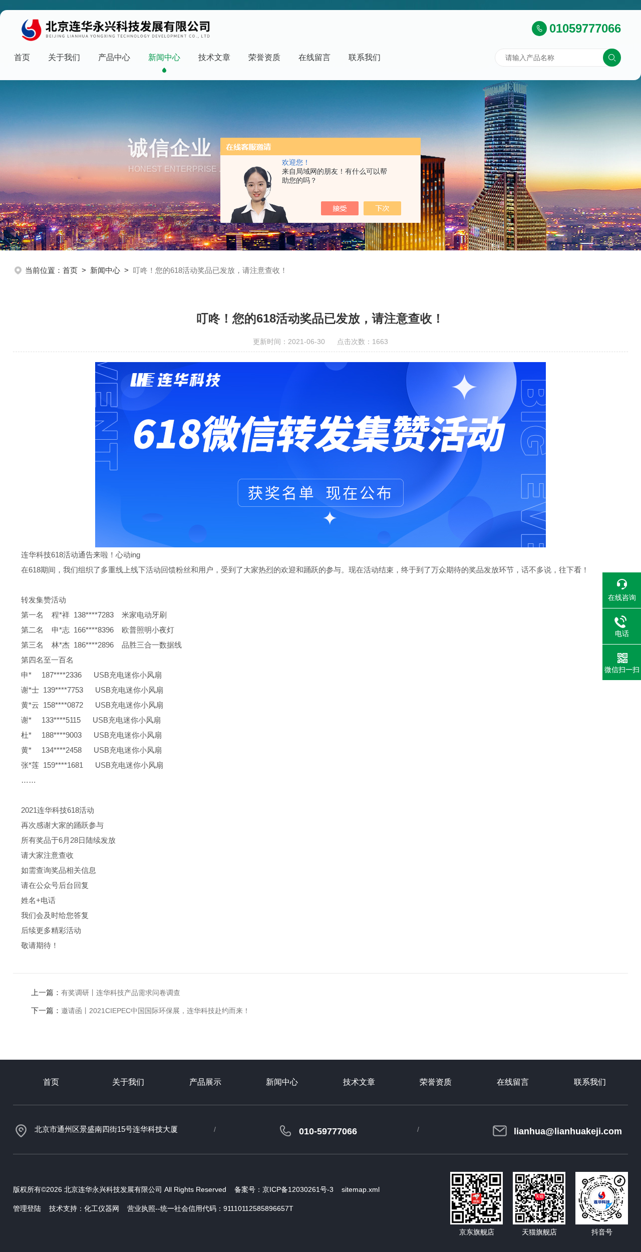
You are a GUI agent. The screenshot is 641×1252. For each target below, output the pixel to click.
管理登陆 (27, 1208)
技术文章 (214, 57)
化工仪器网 (101, 1208)
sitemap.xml (361, 1189)
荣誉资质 (264, 57)
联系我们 (365, 57)
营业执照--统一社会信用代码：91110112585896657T (210, 1208)
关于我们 (64, 57)
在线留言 (314, 57)
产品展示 (205, 1082)
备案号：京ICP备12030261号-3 (284, 1189)
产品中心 (114, 57)
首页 (22, 57)
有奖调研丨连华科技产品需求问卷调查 (120, 993)
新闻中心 (164, 57)
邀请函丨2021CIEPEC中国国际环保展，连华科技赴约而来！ (155, 1011)
